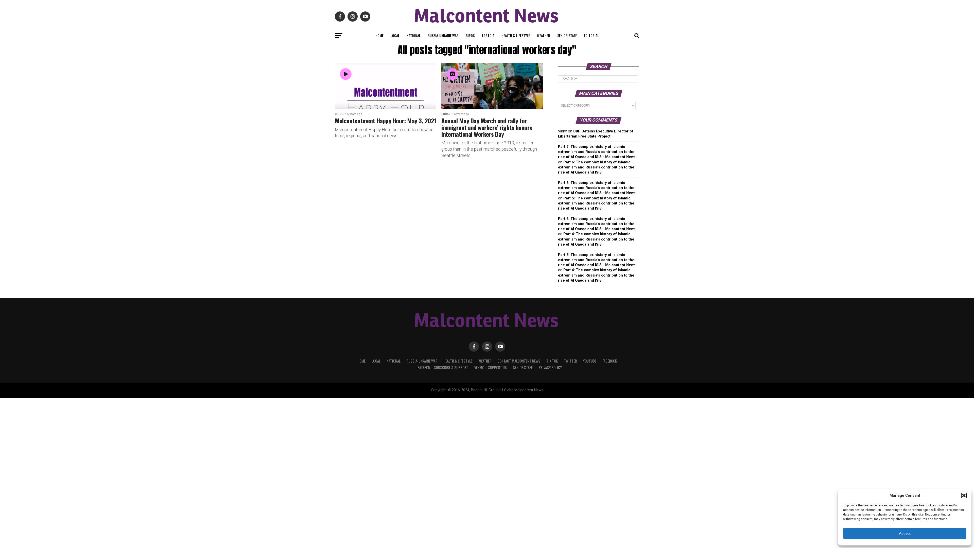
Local (395, 35)
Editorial (591, 35)
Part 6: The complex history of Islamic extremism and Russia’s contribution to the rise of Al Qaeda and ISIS (596, 167)
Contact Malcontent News (518, 361)
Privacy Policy (550, 367)
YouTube (589, 361)
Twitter (570, 361)
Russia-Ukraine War (443, 35)
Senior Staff (567, 35)
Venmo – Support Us (490, 367)
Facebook (609, 361)
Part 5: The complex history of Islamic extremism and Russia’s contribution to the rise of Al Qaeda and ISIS (596, 203)
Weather (543, 35)
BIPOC (470, 35)
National (414, 35)
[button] (963, 495)
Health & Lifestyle (515, 35)
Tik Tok (552, 361)
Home (379, 35)
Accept (905, 533)
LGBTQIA (488, 35)
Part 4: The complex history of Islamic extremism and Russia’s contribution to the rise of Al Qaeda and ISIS (596, 239)
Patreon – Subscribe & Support (443, 367)
